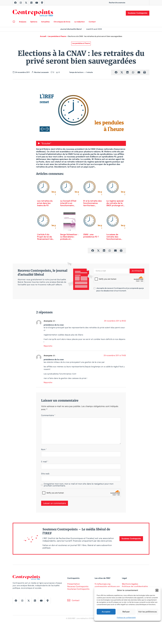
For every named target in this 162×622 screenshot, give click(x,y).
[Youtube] (36, 2)
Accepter (106, 611)
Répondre (48, 346)
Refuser (126, 611)
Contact (92, 22)
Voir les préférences (147, 611)
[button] (157, 590)
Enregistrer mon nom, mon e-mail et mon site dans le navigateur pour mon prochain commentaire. (78, 485)
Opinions (33, 22)
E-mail (44, 462)
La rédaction (79, 22)
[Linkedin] (31, 2)
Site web (45, 474)
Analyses (22, 22)
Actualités (45, 22)
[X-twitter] (26, 2)
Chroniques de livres (62, 22)
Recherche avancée (117, 3)
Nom (44, 450)
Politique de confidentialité (126, 617)
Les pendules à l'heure (57, 36)
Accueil (43, 36)
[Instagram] (20, 2)
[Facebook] (15, 2)
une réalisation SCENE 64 (86, 618)
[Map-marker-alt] (42, 2)
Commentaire (48, 416)
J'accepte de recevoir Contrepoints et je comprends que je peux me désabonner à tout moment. (120, 289)
